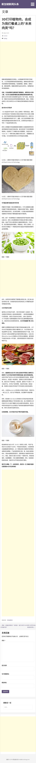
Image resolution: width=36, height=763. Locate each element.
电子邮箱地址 (5, 674)
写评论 (5, 38)
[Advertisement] (18, 59)
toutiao (5, 36)
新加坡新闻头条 (10, 4)
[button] (33, 3)
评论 (3, 640)
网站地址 (4, 682)
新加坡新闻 (9, 620)
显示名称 (4, 665)
